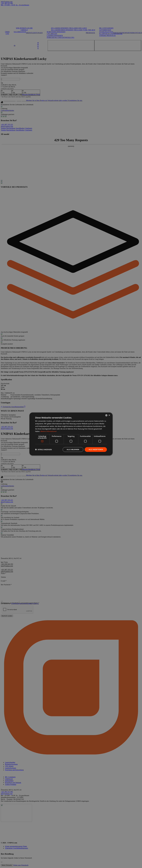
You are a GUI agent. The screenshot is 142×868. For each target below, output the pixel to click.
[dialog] (71, 434)
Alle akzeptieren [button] (96, 449)
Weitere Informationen (48, 431)
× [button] (109, 415)
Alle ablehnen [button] (73, 449)
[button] (43, 449)
